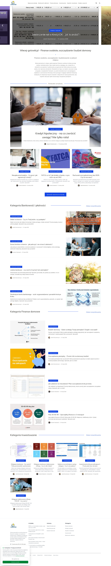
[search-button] (96, 3)
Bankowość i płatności (43, 3)
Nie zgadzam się (15, 559)
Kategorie (68, 523)
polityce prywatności (20, 555)
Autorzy (49, 523)
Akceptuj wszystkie (15, 562)
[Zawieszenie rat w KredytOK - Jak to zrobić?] (55, 25)
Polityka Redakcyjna (48, 555)
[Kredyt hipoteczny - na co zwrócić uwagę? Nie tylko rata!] (55, 117)
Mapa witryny (55, 555)
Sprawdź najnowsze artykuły (55, 194)
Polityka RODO (40, 555)
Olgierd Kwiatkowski (51, 526)
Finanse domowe (54, 3)
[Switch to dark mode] (99, 3)
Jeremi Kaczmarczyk (51, 528)
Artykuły (31, 523)
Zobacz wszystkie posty (93, 206)
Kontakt (34, 555)
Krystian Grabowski (51, 530)
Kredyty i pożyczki (82, 3)
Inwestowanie (62, 3)
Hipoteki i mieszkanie (72, 3)
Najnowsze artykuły (32, 3)
